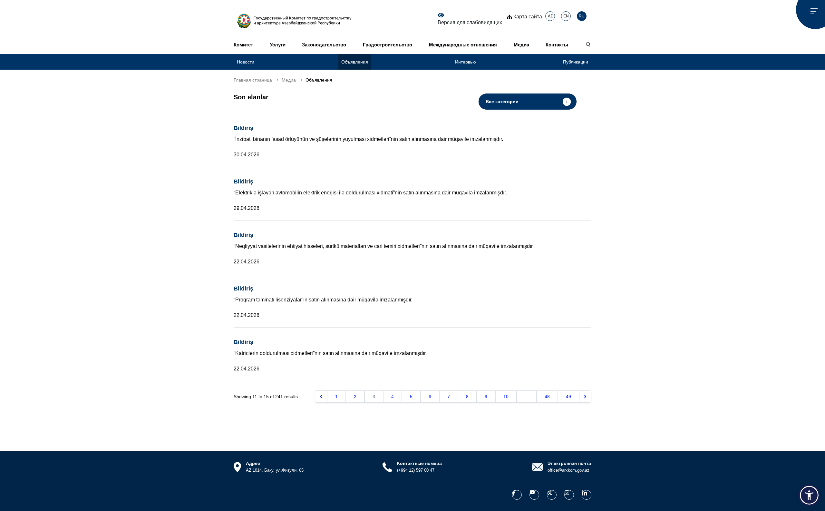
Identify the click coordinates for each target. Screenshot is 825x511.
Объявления (354, 61)
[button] (809, 495)
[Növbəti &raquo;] (585, 396)
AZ (550, 16)
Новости (245, 61)
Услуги (278, 44)
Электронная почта (569, 463)
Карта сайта (527, 16)
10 (506, 396)
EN (566, 16)
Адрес (253, 463)
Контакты (557, 44)
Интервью (465, 61)
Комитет (243, 44)
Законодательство (324, 44)
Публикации (575, 61)
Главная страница (253, 80)
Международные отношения (463, 44)
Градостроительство (387, 44)
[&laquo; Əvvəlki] (321, 396)
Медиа (521, 44)
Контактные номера (419, 463)
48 (547, 396)
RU (582, 16)
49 (568, 396)
